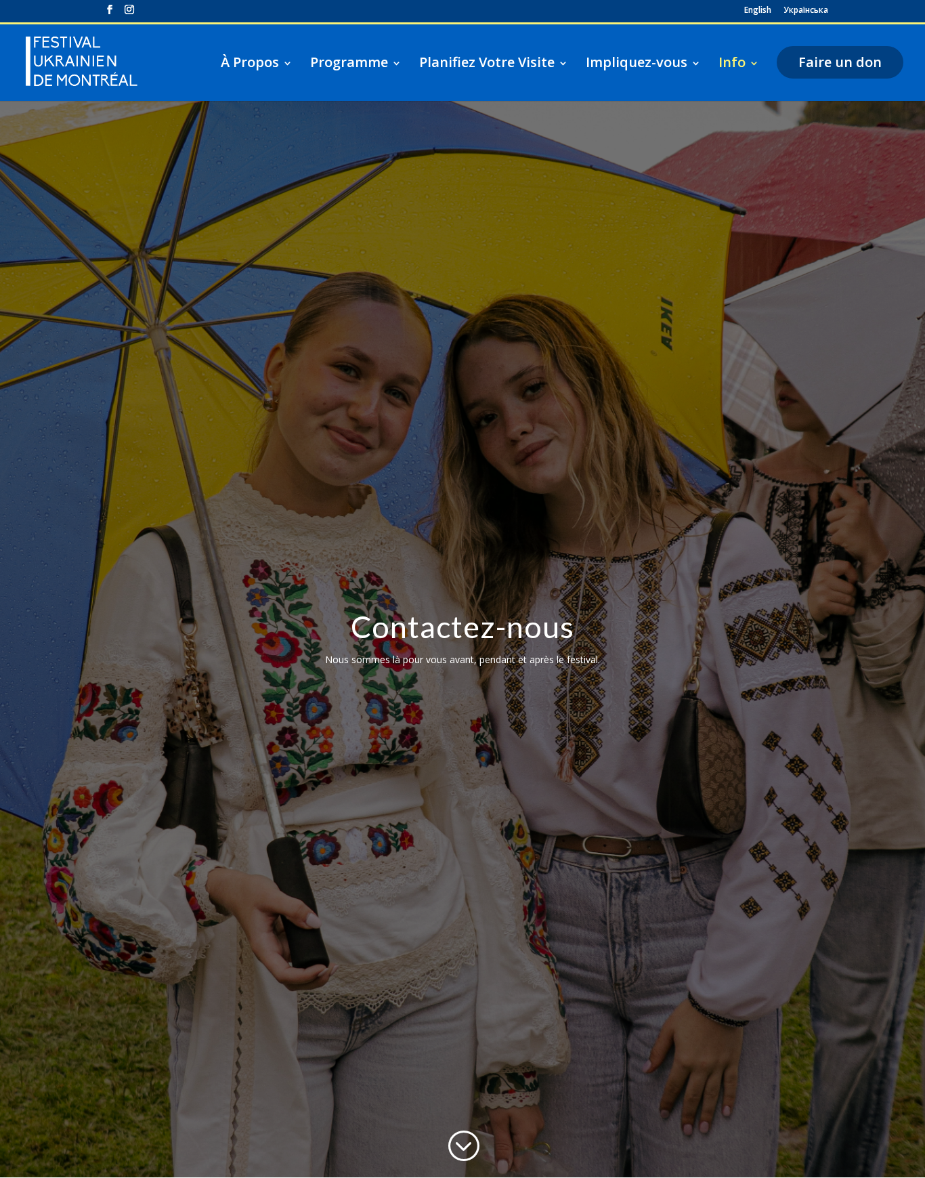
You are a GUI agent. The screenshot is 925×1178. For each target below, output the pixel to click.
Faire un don (840, 62)
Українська (805, 11)
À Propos (250, 62)
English (757, 11)
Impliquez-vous (636, 62)
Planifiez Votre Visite (487, 62)
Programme (349, 62)
